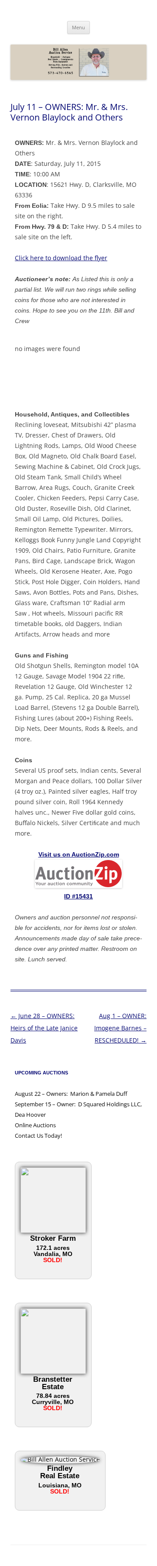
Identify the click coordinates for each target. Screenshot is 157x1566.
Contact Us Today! (38, 1135)
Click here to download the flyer (61, 258)
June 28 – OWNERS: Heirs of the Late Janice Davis (44, 1028)
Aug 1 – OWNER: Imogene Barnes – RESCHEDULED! (120, 1028)
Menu (78, 27)
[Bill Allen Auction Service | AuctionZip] (78, 885)
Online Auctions (35, 1125)
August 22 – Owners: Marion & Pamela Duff (71, 1094)
